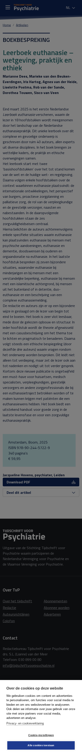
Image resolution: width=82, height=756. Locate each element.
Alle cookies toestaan (41, 745)
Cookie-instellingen (41, 735)
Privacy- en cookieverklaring (25, 723)
